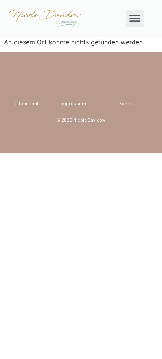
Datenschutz (26, 103)
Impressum (73, 103)
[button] (135, 18)
